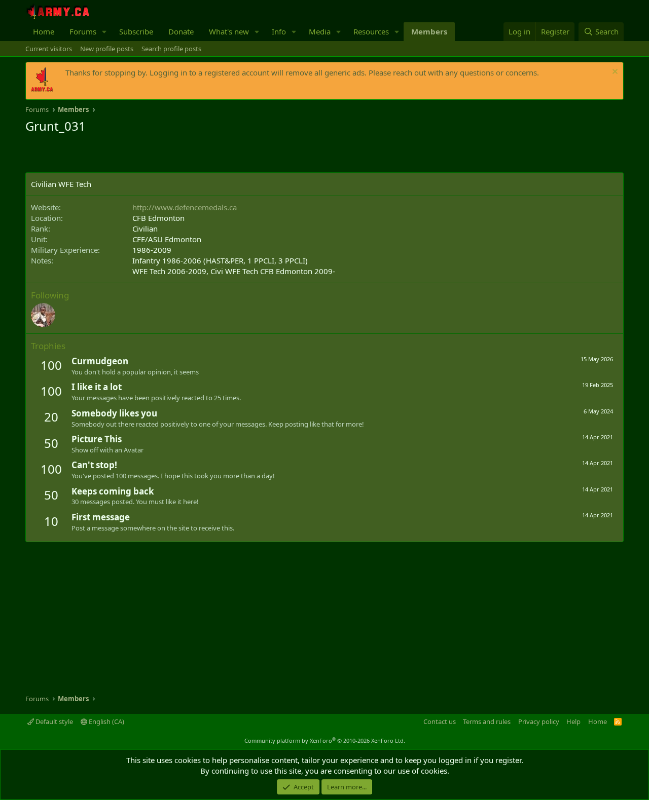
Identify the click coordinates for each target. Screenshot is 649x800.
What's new (229, 31)
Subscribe (136, 31)
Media (320, 31)
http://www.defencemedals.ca (184, 207)
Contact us (439, 721)
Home (43, 31)
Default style (53, 721)
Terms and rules (487, 721)
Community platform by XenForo (324, 740)
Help (573, 721)
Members (429, 31)
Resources (371, 31)
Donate (181, 31)
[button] (104, 31)
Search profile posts (171, 48)
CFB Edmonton (158, 218)
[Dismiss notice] (613, 72)
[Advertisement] (144, 154)
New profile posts (106, 48)
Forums (82, 31)
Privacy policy (538, 721)
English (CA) (105, 721)
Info (279, 31)
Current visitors (48, 48)
